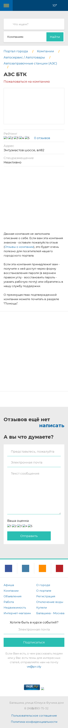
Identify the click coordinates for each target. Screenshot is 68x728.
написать (51, 425)
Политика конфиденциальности (34, 721)
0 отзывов (42, 138)
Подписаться (34, 642)
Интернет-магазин (17, 613)
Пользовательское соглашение (34, 715)
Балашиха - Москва (50, 613)
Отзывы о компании (19, 247)
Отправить (29, 536)
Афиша (9, 585)
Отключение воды (49, 602)
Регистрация (45, 596)
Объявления (12, 596)
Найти (55, 37)
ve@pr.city (34, 666)
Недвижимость (15, 607)
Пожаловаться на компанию (27, 81)
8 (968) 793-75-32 (36, 708)
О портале (43, 590)
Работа (9, 602)
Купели (41, 607)
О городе (43, 585)
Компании (11, 590)
